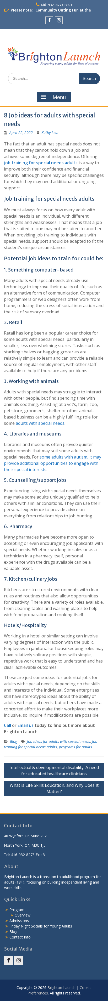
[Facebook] (49, 20)
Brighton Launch (61, 987)
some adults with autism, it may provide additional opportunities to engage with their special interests (52, 463)
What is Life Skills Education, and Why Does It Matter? (54, 788)
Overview (22, 915)
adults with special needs (40, 423)
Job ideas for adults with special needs (58, 741)
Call (7, 725)
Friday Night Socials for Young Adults (40, 926)
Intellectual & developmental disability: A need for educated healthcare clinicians (54, 771)
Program (16, 909)
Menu (59, 97)
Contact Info (20, 937)
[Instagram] (59, 20)
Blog (13, 741)
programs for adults (75, 746)
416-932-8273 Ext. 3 (56, 5)
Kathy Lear (50, 132)
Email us (26, 725)
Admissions (19, 920)
